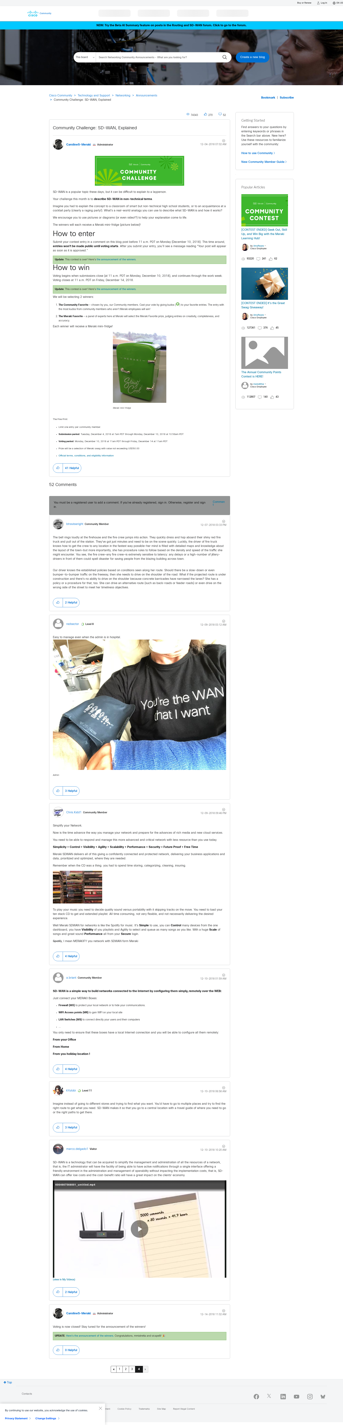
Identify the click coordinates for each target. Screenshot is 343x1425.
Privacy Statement (16, 1418)
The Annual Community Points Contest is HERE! (261, 374)
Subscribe (287, 97)
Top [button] (9, 1382)
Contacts (27, 1394)
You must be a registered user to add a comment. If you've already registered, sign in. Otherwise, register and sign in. (129, 504)
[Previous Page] (113, 1369)
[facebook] (256, 1396)
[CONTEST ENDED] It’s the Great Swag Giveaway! (263, 305)
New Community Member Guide (262, 162)
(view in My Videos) (64, 1280)
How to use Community (257, 153)
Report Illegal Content (184, 1409)
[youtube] (296, 1396)
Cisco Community (60, 95)
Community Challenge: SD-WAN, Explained (95, 128)
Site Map (161, 1409)
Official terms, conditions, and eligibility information (86, 456)
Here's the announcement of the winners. (90, 1336)
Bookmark (268, 97)
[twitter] (269, 1396)
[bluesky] (323, 1396)
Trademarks (144, 1409)
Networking (123, 95)
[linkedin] (283, 1396)
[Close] (100, 1408)
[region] (52, 1414)
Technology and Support (94, 95)
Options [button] (221, 141)
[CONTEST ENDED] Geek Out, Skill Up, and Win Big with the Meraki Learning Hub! (264, 234)
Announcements (146, 95)
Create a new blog (252, 57)
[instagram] (310, 1396)
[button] (58, 468)
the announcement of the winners (116, 260)
